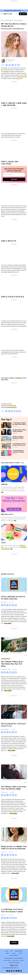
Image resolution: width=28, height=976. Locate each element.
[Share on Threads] (18, 65)
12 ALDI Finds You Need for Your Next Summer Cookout (12, 910)
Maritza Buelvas (11, 59)
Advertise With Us (19, 951)
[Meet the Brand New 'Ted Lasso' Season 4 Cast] (14, 712)
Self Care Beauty (9, 20)
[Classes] (14, 532)
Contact (20, 953)
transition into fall (21, 76)
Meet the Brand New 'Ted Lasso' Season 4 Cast (13, 724)
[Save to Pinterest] (9, 65)
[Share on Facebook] (7, 65)
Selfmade (4, 484)
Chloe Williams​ (5, 729)
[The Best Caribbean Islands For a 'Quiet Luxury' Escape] (6, 439)
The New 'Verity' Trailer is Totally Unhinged (19, 430)
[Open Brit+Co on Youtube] (14, 971)
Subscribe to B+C (7, 514)
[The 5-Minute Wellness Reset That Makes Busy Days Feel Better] (14, 645)
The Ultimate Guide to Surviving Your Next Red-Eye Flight (13, 787)
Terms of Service (7, 960)
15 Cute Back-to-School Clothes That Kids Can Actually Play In (19, 444)
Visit (2, 492)
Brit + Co (4, 852)
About (6, 951)
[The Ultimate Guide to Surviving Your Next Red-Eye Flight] (14, 772)
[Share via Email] (15, 65)
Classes (3, 543)
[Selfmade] (14, 474)
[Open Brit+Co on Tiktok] (19, 971)
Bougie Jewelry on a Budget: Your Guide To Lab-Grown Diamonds (14, 847)
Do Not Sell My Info (14, 955)
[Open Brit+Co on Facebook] (7, 971)
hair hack (5, 71)
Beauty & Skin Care (18, 20)
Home (2, 20)
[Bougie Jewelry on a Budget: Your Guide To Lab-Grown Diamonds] (14, 835)
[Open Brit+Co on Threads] (16, 971)
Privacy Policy (15, 960)
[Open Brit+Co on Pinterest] (9, 971)
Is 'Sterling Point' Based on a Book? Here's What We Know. (19, 423)
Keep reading (7, 623)
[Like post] (20, 411)
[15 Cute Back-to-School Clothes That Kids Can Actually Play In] (6, 446)
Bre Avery (4, 602)
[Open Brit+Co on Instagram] (12, 971)
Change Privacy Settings (14, 962)
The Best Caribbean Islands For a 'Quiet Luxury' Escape (18, 437)
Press (11, 951)
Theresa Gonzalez (6, 669)
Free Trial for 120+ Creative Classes (12, 10)
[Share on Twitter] (12, 65)
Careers (13, 953)
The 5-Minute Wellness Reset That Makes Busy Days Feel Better (12, 663)
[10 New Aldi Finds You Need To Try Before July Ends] (14, 585)
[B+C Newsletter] (14, 504)
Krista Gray (4, 792)
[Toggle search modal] (17, 14)
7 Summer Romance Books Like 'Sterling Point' (18, 451)
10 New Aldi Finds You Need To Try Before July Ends (13, 597)
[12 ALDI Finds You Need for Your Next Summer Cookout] (14, 894)
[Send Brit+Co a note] (21, 971)
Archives (22, 960)
